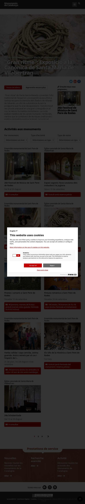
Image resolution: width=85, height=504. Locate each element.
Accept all (33, 265)
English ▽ (13, 231)
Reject (52, 265)
